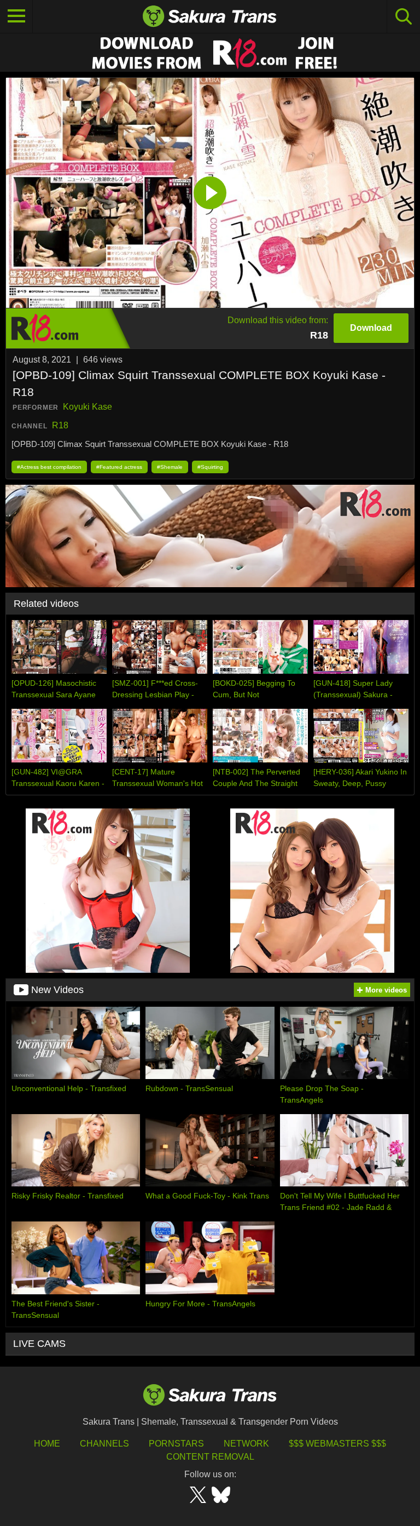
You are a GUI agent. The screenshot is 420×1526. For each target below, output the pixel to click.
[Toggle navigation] (16, 16)
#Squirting (210, 467)
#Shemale (170, 467)
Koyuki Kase (87, 406)
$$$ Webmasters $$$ (337, 1443)
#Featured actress (119, 467)
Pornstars (176, 1443)
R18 (60, 425)
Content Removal (210, 1456)
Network (246, 1443)
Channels (104, 1443)
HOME (47, 1443)
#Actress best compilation (49, 467)
